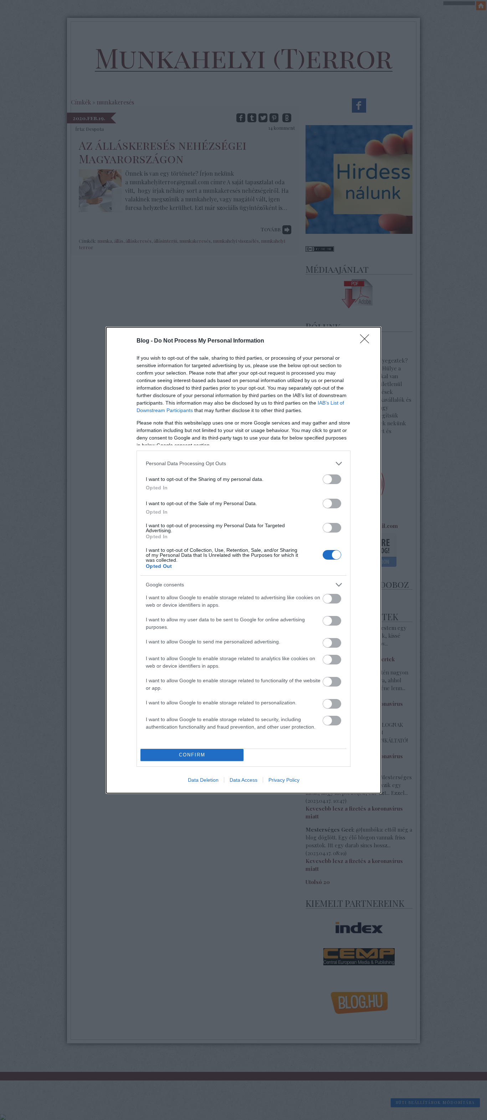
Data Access (243, 780)
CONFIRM (192, 754)
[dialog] (243, 560)
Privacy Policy (283, 780)
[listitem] (243, 463)
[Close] (367, 341)
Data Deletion (203, 780)
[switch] (332, 479)
